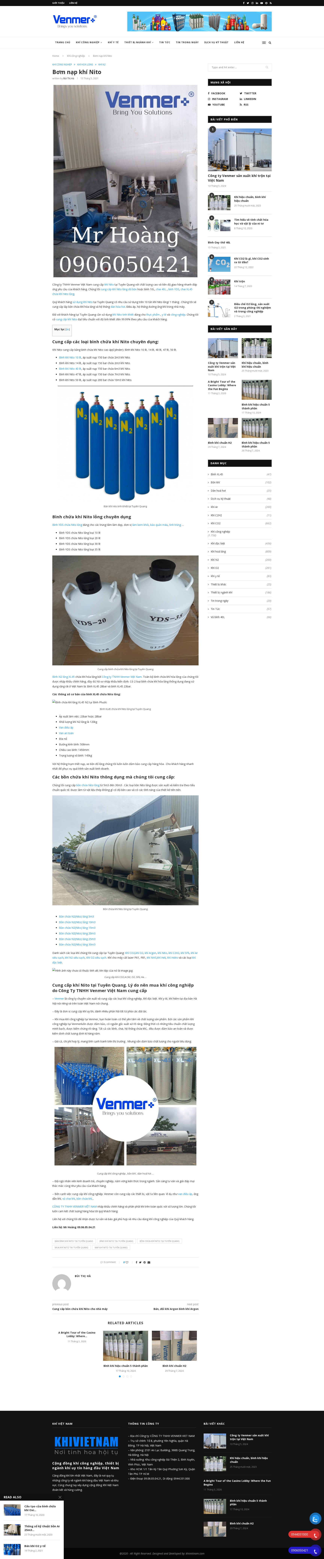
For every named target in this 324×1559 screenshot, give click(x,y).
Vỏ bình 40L (241, 617)
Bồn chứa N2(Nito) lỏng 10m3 (77, 922)
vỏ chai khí (68, 1198)
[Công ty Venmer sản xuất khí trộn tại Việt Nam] (240, 149)
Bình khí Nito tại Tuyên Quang (116, 1241)
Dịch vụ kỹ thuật (216, 42)
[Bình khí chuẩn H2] (174, 1346)
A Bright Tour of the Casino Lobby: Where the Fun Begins (222, 385)
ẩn (67, 329)
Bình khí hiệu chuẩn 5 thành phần (126, 1366)
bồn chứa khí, (84, 1198)
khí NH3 (151, 957)
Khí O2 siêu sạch (96, 957)
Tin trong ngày (187, 42)
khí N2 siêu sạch (74, 957)
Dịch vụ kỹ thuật (241, 498)
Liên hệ (73, 3)
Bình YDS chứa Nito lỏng (67, 525)
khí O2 (139, 953)
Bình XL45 (241, 474)
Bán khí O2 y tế (35, 1546)
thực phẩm (153, 314)
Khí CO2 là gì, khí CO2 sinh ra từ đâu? (251, 260)
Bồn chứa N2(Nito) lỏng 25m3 (77, 939)
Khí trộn (239, 281)
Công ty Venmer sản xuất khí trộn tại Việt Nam (239, 178)
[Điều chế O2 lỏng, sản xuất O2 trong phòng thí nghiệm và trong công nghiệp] (219, 309)
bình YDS (173, 289)
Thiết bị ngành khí (137, 42)
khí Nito (109, 284)
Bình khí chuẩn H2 (174, 1366)
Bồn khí (241, 482)
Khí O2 (241, 568)
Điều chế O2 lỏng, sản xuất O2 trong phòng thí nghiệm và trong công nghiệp (252, 307)
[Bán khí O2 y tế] (12, 1549)
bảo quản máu (159, 525)
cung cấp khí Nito (66, 319)
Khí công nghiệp (88, 42)
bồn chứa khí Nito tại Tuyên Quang (159, 1241)
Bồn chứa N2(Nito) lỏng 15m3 (77, 928)
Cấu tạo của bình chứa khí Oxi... (40, 1508)
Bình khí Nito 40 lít (70, 368)
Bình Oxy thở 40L (219, 242)
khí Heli (161, 957)
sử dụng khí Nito (83, 302)
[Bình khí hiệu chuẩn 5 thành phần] (125, 1346)
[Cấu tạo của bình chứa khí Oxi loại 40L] (12, 1510)
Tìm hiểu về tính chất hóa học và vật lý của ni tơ (251, 221)
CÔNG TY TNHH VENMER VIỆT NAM (74, 1206)
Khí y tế (113, 42)
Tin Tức (164, 42)
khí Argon (150, 953)
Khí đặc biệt (241, 543)
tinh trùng (175, 525)
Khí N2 (102, 64)
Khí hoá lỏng (85, 64)
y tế (164, 314)
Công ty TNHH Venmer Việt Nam (122, 677)
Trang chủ (62, 42)
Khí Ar (241, 507)
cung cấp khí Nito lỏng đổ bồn (119, 289)
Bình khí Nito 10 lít (70, 357)
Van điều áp (66, 727)
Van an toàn (66, 733)
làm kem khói (140, 525)
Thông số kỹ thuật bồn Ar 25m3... (42, 1528)
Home (55, 55)
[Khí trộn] (219, 287)
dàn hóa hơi (118, 306)
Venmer (59, 998)
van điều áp (185, 1194)
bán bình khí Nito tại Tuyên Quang (74, 1241)
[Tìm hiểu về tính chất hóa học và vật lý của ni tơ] (219, 225)
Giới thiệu (58, 3)
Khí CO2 (130, 953)
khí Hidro (172, 957)
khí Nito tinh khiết (123, 314)
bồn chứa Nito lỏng (87, 785)
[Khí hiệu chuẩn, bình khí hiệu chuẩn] (219, 202)
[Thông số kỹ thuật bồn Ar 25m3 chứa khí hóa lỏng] (12, 1530)
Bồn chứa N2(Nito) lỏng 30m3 (77, 944)
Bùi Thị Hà (68, 78)
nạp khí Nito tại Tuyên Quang (111, 1247)
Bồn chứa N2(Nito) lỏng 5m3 (76, 916)
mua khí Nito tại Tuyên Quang (71, 1247)
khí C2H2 (174, 953)
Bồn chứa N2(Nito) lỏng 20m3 (77, 933)
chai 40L (161, 289)
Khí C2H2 (241, 515)
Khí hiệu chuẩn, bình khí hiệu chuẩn (250, 199)
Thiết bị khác (241, 584)
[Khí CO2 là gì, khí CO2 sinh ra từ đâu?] (219, 264)
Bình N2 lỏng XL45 (63, 677)
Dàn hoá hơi (241, 490)
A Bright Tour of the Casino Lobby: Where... (76, 1334)
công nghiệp (178, 314)
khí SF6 (185, 953)
